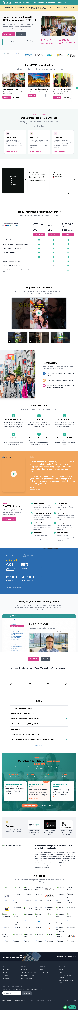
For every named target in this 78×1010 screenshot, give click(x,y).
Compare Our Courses (30, 805)
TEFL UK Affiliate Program (28, 972)
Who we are (62, 969)
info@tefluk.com (18, 1000)
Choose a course (9, 519)
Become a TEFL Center (27, 975)
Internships (5, 975)
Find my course (8, 44)
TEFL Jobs (46, 658)
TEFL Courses (33, 658)
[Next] (77, 88)
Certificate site (44, 972)
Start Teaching (39, 234)
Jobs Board (5, 978)
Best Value (68, 234)
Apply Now (6, 97)
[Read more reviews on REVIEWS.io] (13, 185)
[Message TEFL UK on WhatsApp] (65, 1007)
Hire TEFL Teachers (26, 978)
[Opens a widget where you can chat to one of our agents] (72, 1007)
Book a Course (8, 34)
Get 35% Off (53, 234)
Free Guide (21, 34)
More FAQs (39, 745)
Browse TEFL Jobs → (36, 151)
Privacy (34, 1004)
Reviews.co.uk (10, 570)
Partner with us (25, 969)
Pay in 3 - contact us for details (10, 228)
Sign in (42, 969)
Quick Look (16, 97)
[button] (26, 179)
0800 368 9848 (7, 1000)
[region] (50, 179)
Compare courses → (12, 151)
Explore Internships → (60, 151)
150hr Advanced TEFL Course (38, 7)
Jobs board (59, 2)
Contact (61, 972)
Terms (27, 1004)
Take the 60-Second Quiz (47, 805)
